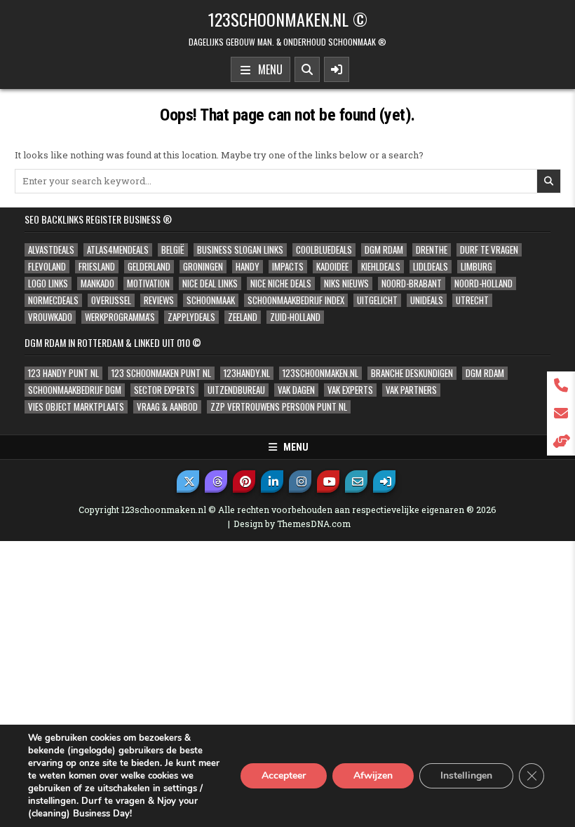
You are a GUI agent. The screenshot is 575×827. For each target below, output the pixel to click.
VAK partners (411, 390)
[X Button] (188, 481)
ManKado (97, 283)
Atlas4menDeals (118, 250)
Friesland (97, 266)
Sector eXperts (164, 390)
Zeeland (242, 317)
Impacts (288, 266)
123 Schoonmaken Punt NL (161, 373)
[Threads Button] (216, 481)
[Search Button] (307, 69)
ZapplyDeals (191, 317)
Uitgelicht (377, 300)
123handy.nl (247, 373)
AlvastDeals (51, 250)
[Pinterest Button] (244, 481)
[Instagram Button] (300, 481)
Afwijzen (373, 775)
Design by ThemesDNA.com (292, 523)
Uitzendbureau (236, 390)
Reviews (159, 300)
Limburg (476, 266)
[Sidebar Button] (336, 69)
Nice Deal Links (210, 283)
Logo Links (48, 283)
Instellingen (466, 775)
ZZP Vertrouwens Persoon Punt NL (278, 407)
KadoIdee (332, 266)
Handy (247, 266)
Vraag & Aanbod (167, 407)
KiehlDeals (380, 266)
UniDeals (426, 300)
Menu (267, 69)
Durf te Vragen (489, 250)
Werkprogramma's (120, 317)
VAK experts (350, 390)
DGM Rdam (384, 250)
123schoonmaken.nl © (287, 19)
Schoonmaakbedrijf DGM (74, 390)
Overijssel (111, 300)
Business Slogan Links (240, 250)
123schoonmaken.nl (320, 373)
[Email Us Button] (356, 481)
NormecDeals (53, 300)
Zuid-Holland (295, 317)
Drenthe (431, 250)
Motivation (148, 283)
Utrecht (472, 300)
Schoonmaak (211, 300)
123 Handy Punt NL (63, 373)
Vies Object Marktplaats (76, 407)
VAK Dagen (296, 390)
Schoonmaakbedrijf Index (296, 300)
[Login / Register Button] (384, 481)
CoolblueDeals (324, 250)
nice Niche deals (280, 283)
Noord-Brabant (411, 283)
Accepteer (284, 775)
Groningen (203, 266)
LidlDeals (430, 266)
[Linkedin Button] (272, 481)
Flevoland (47, 266)
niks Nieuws (346, 283)
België (172, 250)
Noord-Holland (483, 283)
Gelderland (149, 266)
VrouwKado (50, 317)
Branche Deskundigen (412, 373)
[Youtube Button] (328, 481)
